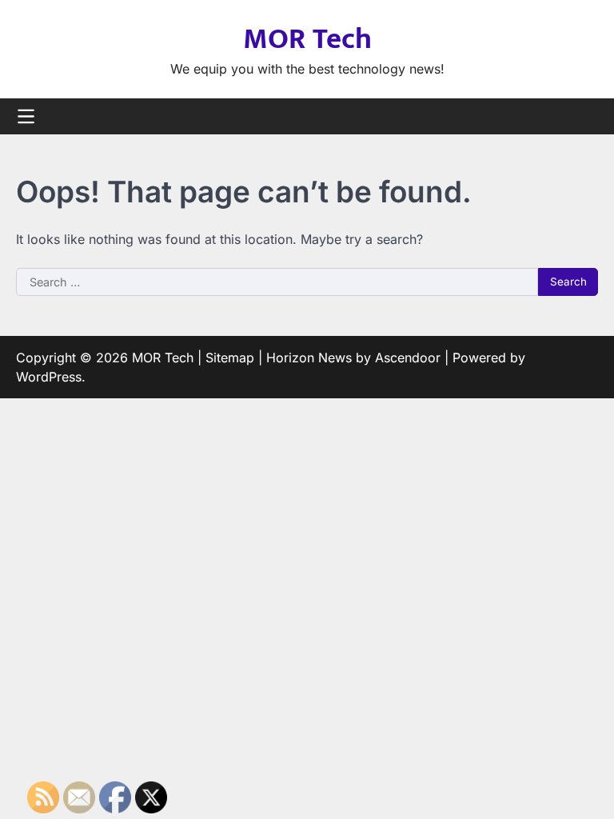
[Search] (586, 117)
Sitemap (229, 358)
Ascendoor (408, 358)
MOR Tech (307, 39)
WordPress (49, 377)
